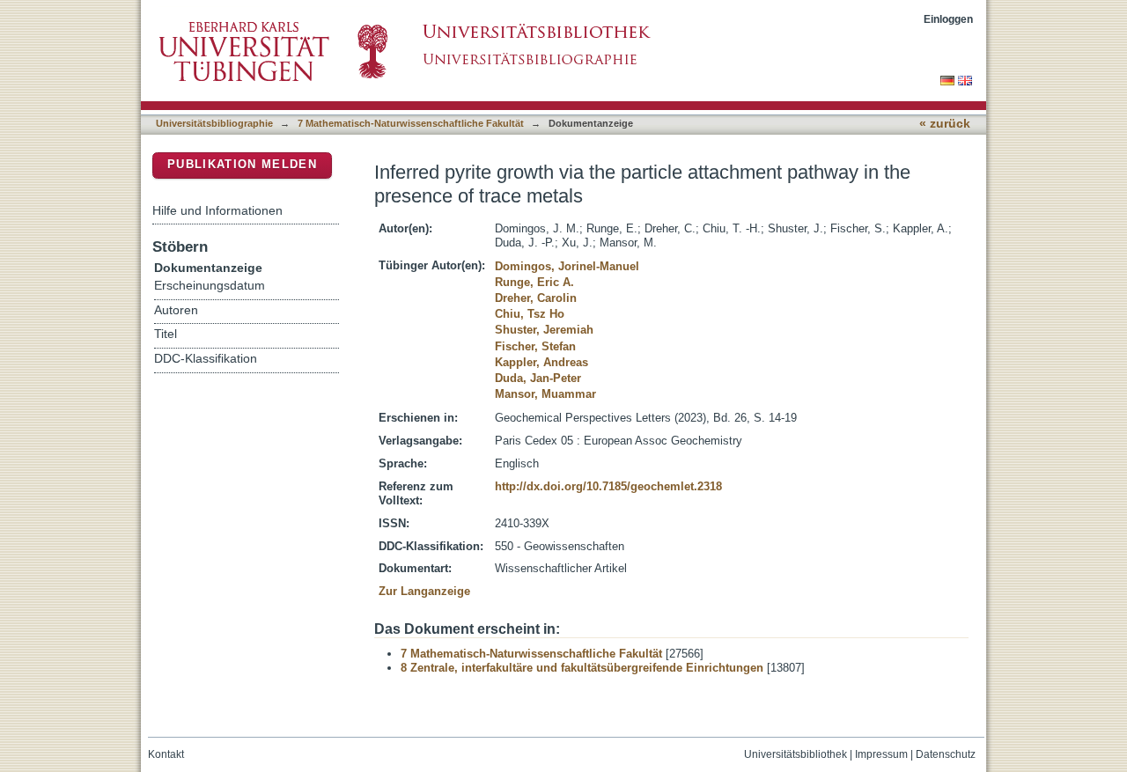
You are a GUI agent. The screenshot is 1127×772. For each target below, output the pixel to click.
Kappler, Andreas (541, 362)
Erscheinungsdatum (209, 285)
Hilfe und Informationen (217, 210)
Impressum (881, 754)
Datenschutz (946, 754)
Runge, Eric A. (534, 282)
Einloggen (948, 19)
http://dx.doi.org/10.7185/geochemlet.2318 (608, 486)
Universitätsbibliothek (795, 754)
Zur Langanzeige (424, 591)
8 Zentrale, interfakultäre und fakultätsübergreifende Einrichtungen (582, 667)
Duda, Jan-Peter (538, 378)
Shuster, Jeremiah (544, 329)
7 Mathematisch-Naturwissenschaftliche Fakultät (411, 123)
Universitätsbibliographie (214, 123)
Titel (165, 334)
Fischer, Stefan (535, 346)
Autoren (176, 310)
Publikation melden (242, 164)
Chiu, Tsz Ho (529, 313)
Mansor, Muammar (545, 394)
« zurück (944, 123)
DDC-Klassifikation (205, 358)
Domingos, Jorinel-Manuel (567, 266)
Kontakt (166, 754)
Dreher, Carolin (536, 298)
